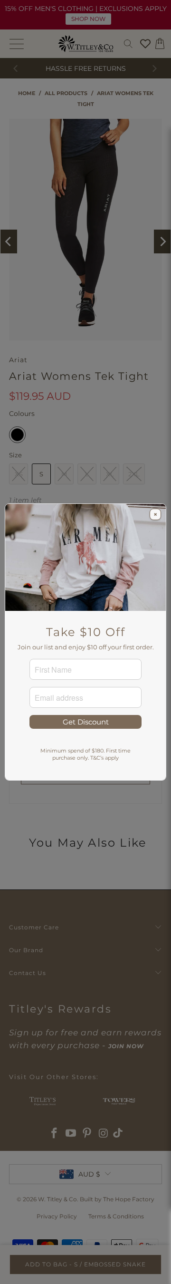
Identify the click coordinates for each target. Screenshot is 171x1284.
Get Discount (86, 721)
